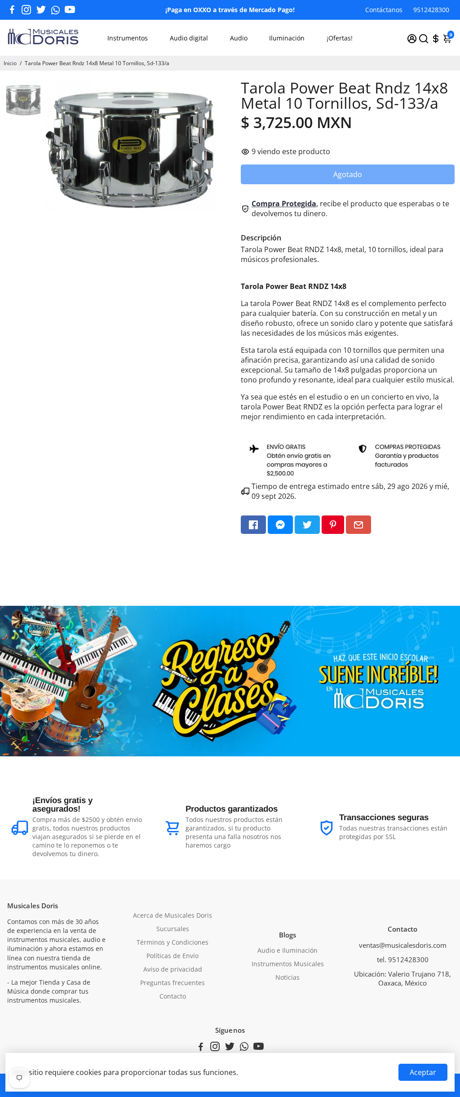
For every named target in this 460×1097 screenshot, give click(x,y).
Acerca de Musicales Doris (172, 915)
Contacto (172, 996)
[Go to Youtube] (69, 9)
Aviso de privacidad (172, 969)
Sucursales (172, 929)
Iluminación (287, 38)
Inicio (10, 63)
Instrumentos (127, 38)
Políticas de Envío (172, 956)
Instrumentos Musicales (288, 964)
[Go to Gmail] (358, 524)
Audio (239, 38)
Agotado (347, 174)
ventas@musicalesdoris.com (403, 945)
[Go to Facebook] (12, 9)
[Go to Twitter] (41, 9)
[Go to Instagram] (26, 9)
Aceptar (423, 1072)
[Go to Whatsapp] (55, 9)
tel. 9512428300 (403, 959)
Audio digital (189, 38)
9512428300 (431, 9)
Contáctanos (383, 9)
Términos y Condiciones (172, 942)
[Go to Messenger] (280, 524)
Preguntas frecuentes (172, 983)
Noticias (287, 977)
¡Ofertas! (340, 38)
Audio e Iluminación (287, 950)
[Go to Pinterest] (333, 524)
